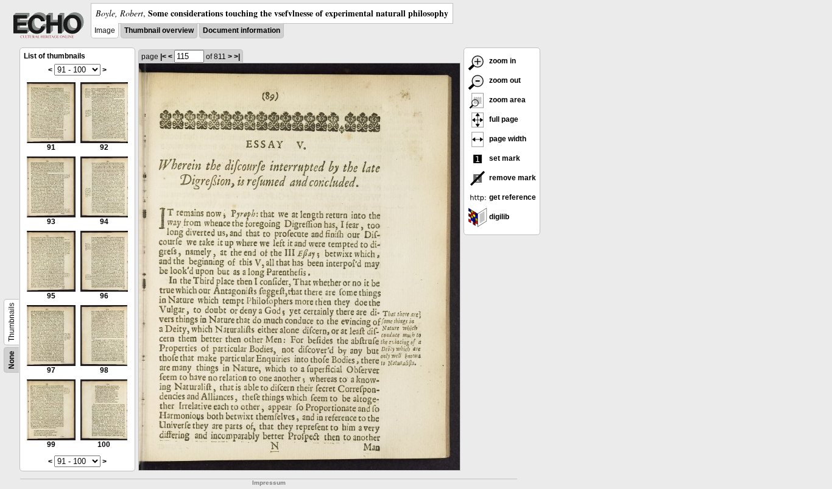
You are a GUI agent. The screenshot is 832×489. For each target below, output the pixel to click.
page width (506, 139)
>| (237, 56)
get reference (511, 197)
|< (163, 56)
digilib (498, 217)
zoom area (506, 100)
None (11, 360)
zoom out (504, 80)
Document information (241, 30)
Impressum (269, 482)
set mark (503, 158)
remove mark (511, 178)
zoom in (501, 61)
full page (502, 119)
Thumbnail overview (159, 30)
